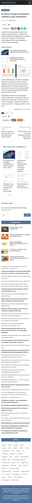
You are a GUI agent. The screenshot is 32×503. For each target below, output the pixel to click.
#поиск (6, 113)
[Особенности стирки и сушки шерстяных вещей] (5, 251)
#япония (15, 448)
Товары (4, 477)
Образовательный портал (8, 2)
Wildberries (12, 453)
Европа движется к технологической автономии (15, 423)
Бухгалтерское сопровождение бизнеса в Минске (15, 389)
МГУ (18, 462)
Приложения (16, 471)
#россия (4, 448)
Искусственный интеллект (19, 459)
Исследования (5, 462)
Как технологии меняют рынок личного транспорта (15, 281)
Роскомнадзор (16, 474)
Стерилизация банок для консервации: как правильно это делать (19, 258)
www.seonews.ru (26, 109)
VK (23, 451)
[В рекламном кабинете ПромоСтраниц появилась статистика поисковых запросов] (5, 59)
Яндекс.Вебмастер (18, 477)
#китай (10, 445)
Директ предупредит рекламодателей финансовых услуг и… (18, 243)
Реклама (8, 474)
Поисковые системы (14, 468)
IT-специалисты (6, 451)
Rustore (18, 451)
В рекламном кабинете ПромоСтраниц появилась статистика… (17, 59)
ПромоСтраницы (25, 471)
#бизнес (4, 445)
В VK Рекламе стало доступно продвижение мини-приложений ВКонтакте (24, 135)
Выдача (4, 459)
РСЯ (3, 474)
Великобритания (24, 456)
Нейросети (25, 465)
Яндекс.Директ (5, 480)
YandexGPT (20, 453)
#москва (16, 445)
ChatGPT (21, 448)
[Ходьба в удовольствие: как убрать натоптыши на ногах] (5, 236)
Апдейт (16, 456)
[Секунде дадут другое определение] (5, 229)
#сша (9, 448)
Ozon (13, 451)
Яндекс (9, 477)
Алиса (11, 456)
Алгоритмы (4, 456)
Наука (19, 465)
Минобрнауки (5, 465)
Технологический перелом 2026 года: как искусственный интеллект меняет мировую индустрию (14, 330)
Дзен (9, 459)
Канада (13, 462)
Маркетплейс (25, 462)
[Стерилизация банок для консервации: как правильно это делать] (5, 258)
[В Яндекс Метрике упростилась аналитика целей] (23, 178)
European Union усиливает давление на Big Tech (15, 405)
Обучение (4, 468)
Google (11, 113)
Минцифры (13, 465)
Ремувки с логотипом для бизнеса (11, 397)
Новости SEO (5, 10)
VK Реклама (5, 453)
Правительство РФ (6, 471)
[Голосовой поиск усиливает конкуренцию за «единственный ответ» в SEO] (5, 52)
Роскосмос (24, 474)
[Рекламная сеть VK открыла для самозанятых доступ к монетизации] (9, 178)
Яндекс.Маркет (15, 480)
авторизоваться (5, 210)
